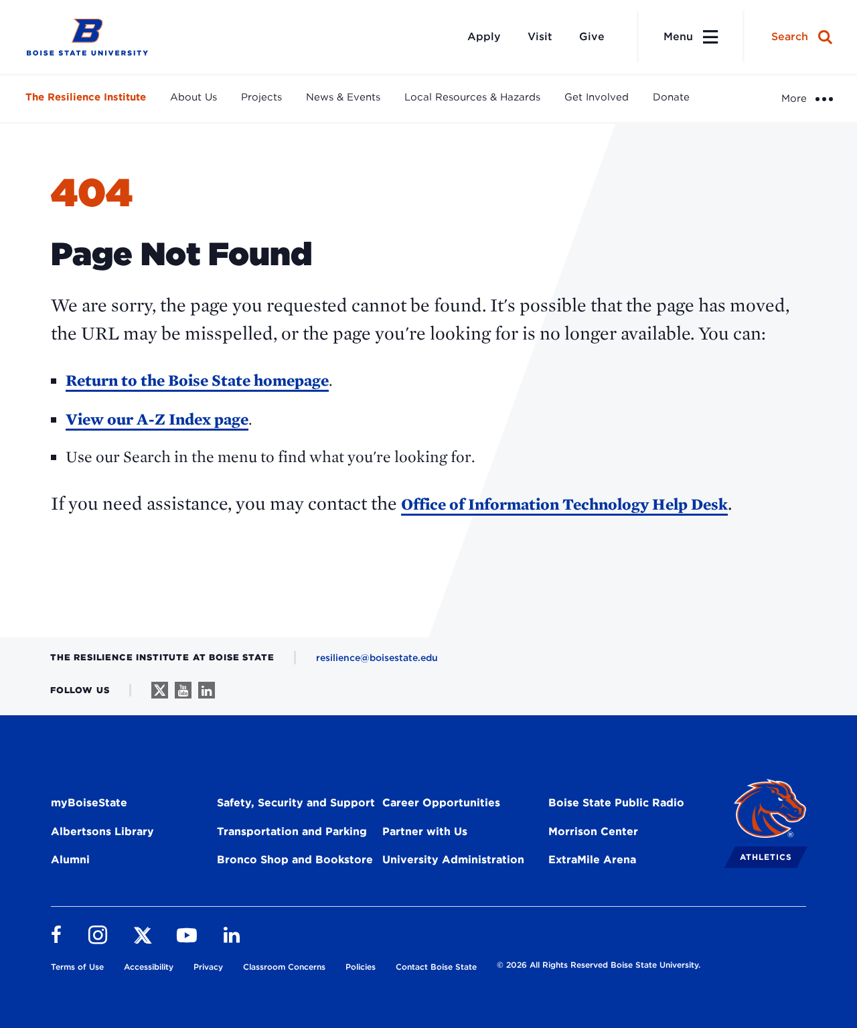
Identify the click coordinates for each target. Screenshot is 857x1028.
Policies (360, 967)
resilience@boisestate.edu (377, 657)
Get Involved (596, 97)
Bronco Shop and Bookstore (295, 859)
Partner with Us (424, 831)
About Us (193, 97)
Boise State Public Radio (616, 802)
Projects (261, 97)
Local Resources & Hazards (472, 97)
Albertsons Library (102, 831)
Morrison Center (593, 831)
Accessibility (148, 967)
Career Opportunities (441, 802)
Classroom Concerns (284, 967)
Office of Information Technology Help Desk (564, 504)
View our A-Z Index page (157, 419)
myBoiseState (89, 802)
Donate (671, 97)
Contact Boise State (436, 967)
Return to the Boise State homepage (197, 380)
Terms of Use (77, 967)
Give (592, 36)
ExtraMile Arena (592, 859)
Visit (540, 36)
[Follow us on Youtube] (183, 690)
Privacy (208, 967)
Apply (484, 36)
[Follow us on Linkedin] (206, 690)
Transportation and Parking (292, 831)
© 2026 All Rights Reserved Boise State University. (598, 965)
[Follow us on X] (159, 690)
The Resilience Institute (85, 97)
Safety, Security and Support (296, 802)
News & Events (343, 97)
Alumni (70, 859)
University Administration (453, 859)
